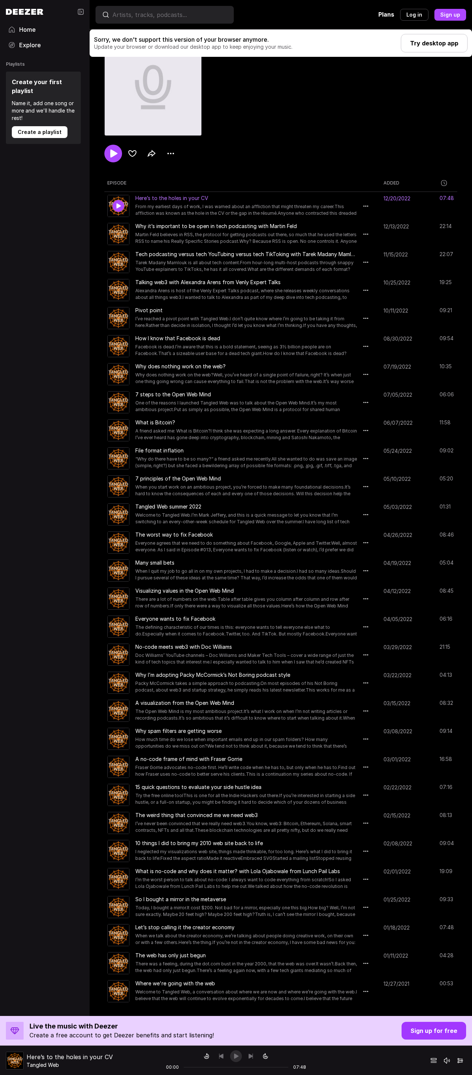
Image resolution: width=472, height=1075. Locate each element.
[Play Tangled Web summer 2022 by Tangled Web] (118, 514)
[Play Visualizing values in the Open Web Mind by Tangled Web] (118, 598)
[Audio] (460, 1061)
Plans (386, 14)
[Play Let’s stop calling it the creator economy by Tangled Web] (118, 935)
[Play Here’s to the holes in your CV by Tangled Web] (118, 206)
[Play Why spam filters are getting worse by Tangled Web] (118, 739)
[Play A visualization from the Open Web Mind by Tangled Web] (118, 711)
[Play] (236, 1056)
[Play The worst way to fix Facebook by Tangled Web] (118, 542)
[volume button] (447, 1061)
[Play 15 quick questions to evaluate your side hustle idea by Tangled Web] (118, 795)
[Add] (132, 153)
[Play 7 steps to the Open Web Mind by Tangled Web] (118, 402)
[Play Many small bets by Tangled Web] (118, 570)
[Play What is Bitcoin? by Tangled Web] (118, 430)
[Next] (251, 1056)
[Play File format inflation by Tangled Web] (118, 458)
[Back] (221, 1056)
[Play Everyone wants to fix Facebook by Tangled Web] (118, 627)
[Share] (151, 153)
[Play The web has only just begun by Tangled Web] (118, 963)
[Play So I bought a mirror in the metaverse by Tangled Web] (118, 907)
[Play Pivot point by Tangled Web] (118, 318)
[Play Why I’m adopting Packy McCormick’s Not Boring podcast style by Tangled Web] (118, 683)
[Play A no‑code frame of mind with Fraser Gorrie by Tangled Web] (118, 767)
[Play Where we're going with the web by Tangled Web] (118, 991)
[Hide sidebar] (81, 12)
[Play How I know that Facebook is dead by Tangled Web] (118, 346)
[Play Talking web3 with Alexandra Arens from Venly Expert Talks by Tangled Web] (118, 290)
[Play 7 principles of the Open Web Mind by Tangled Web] (118, 486)
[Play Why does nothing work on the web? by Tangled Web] (118, 374)
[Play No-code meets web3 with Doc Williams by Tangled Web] (118, 655)
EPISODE (116, 183)
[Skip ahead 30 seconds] (265, 1056)
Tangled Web (43, 1065)
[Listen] (113, 153)
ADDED (391, 183)
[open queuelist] (434, 1061)
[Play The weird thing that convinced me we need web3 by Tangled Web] (118, 823)
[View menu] (171, 153)
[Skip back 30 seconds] (206, 1056)
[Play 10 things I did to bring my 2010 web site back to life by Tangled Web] (118, 851)
